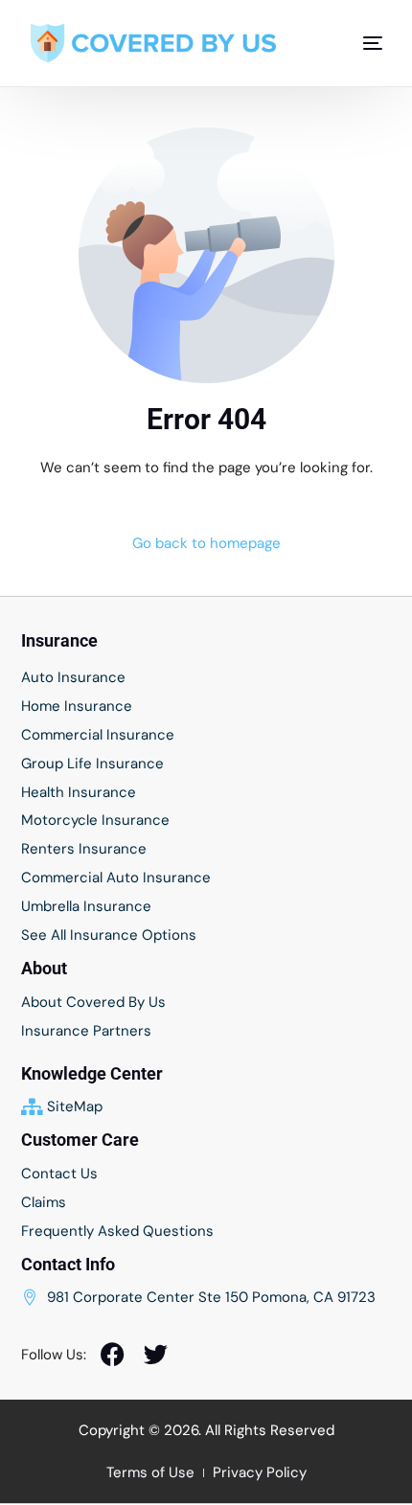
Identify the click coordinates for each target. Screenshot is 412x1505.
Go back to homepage (206, 543)
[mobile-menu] (363, 43)
